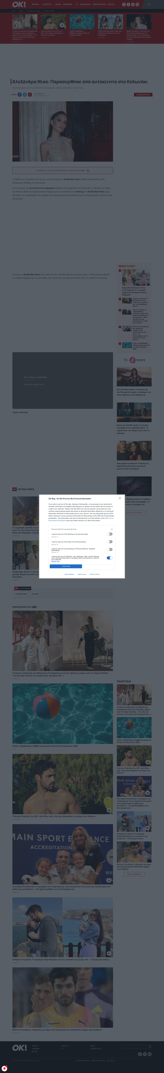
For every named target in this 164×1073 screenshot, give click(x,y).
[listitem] (82, 529)
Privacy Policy (95, 574)
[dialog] (82, 536)
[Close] (120, 499)
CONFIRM (66, 566)
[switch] (110, 534)
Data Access (82, 574)
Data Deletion (69, 574)
